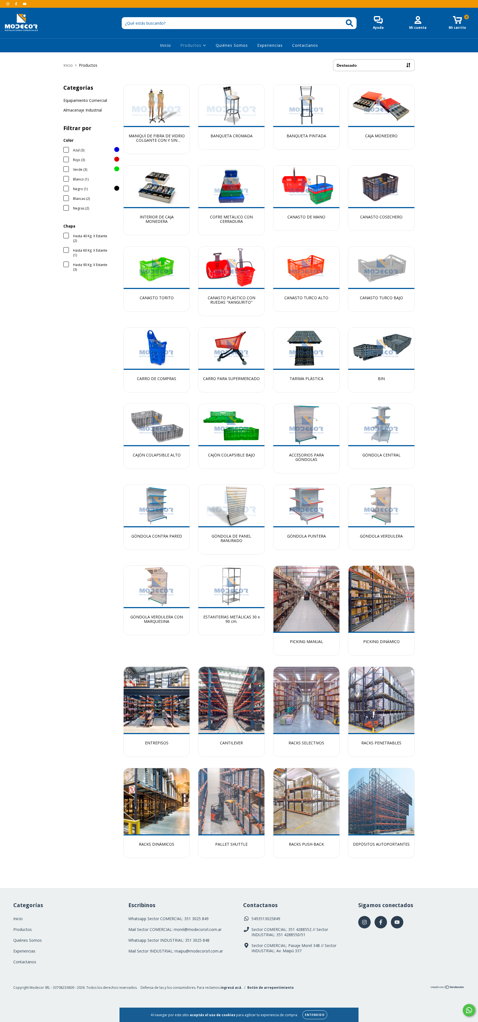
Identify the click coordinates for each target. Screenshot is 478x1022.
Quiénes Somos (232, 45)
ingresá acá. (231, 987)
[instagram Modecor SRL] (8, 3)
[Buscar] (349, 23)
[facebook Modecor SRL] (16, 3)
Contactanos (305, 45)
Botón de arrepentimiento (270, 987)
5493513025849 (265, 918)
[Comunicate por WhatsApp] (469, 1010)
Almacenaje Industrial (82, 110)
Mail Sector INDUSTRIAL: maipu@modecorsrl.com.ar (175, 951)
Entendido (315, 1015)
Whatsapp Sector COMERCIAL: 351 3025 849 (168, 918)
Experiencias (270, 45)
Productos (191, 45)
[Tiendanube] (447, 987)
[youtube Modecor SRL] (24, 3)
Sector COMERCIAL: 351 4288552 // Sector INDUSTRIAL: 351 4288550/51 (289, 932)
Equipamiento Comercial (85, 100)
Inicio (165, 45)
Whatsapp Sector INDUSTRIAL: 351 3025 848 (168, 940)
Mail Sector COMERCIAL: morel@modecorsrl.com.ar (175, 929)
